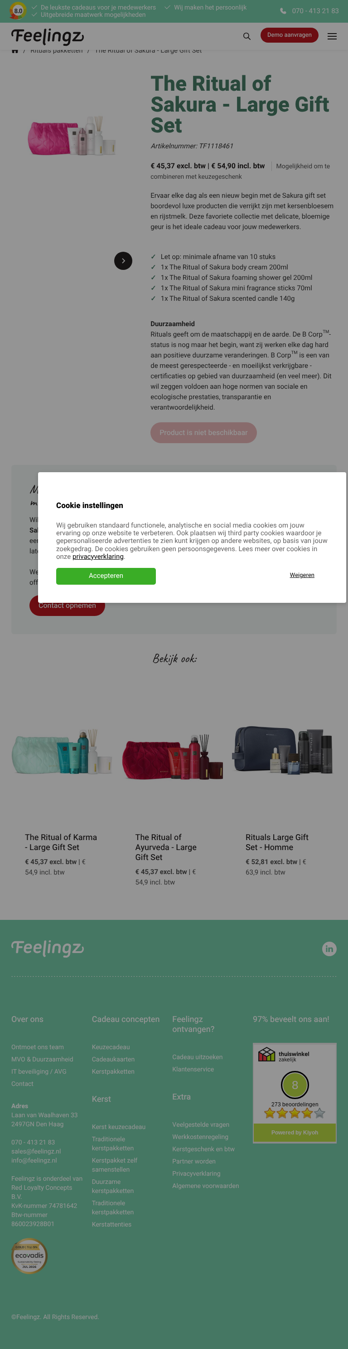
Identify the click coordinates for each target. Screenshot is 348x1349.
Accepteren (106, 576)
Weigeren (302, 575)
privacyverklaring (98, 557)
